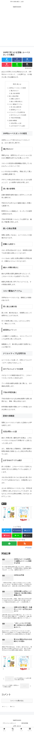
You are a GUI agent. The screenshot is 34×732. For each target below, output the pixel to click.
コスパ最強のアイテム (15, 104)
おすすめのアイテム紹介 (18, 126)
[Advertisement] (17, 29)
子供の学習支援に (16, 118)
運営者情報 (24, 723)
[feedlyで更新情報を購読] (9, 543)
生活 (5, 503)
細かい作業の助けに (17, 101)
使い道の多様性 (15, 93)
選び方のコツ (15, 90)
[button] (27, 65)
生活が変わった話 (16, 123)
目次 (14, 84)
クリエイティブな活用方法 (17, 112)
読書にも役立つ (15, 99)
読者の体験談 (13, 120)
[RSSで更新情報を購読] (24, 543)
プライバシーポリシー (9, 723)
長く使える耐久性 (16, 107)
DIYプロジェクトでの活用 (18, 115)
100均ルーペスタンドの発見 (17, 88)
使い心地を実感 (13, 96)
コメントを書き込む (17, 700)
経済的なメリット (16, 109)
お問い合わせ (17, 726)
